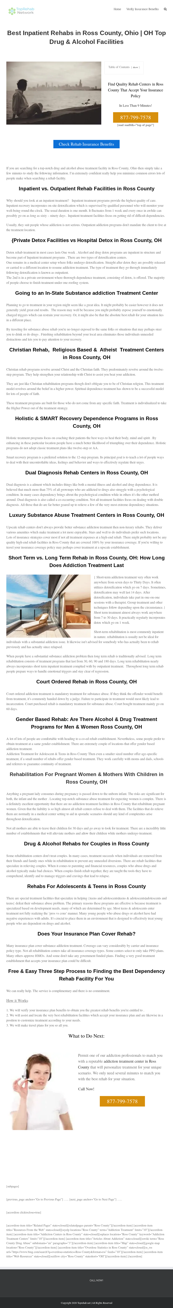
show (135, 67)
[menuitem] (120, 9)
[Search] (165, 9)
